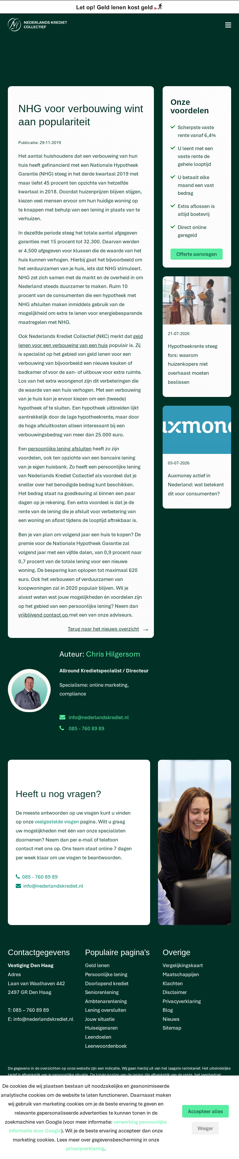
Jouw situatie (100, 1019)
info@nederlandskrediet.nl (99, 717)
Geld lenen (97, 965)
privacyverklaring (85, 1148)
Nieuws (171, 1019)
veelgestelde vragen (57, 821)
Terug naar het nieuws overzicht (103, 628)
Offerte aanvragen (196, 254)
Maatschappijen (181, 974)
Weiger (205, 1128)
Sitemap (172, 1027)
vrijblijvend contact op (43, 614)
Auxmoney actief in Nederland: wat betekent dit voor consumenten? (196, 484)
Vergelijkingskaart (183, 965)
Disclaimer (175, 992)
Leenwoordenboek (106, 1045)
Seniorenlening (102, 992)
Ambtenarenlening (106, 1001)
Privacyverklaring (182, 1001)
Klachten (173, 983)
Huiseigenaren (101, 1027)
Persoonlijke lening (106, 974)
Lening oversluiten (105, 1010)
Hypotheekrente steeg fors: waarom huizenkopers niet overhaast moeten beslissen (192, 364)
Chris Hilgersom (113, 654)
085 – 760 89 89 (31, 1010)
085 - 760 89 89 (40, 876)
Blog (168, 1010)
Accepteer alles (205, 1111)
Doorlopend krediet (107, 983)
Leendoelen (98, 1036)
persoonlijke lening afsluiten (60, 448)
